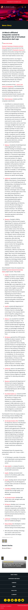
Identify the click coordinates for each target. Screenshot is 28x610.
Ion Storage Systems (10, 497)
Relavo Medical (8, 524)
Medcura (7, 145)
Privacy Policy (2, 606)
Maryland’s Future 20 (18, 50)
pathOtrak (7, 178)
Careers (14, 582)
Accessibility (8, 606)
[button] (2, 558)
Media (14, 586)
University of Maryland (14, 1)
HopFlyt (7, 306)
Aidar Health (8, 466)
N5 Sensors (7, 337)
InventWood (8, 488)
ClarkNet (14, 594)
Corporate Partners (14, 578)
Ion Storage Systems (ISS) (11, 421)
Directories (14, 574)
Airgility (7, 275)
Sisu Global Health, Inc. (10, 393)
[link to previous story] (3, 541)
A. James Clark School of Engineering (8, 5)
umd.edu (2, 607)
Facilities (14, 590)
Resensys (7, 219)
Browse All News (6, 548)
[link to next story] (5, 541)
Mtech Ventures (9, 99)
